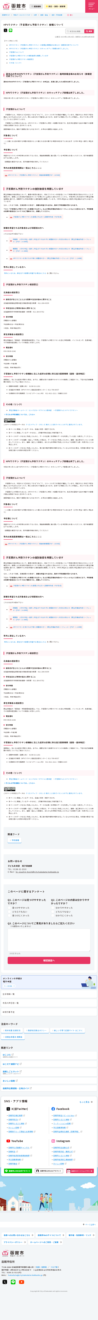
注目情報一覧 (9, 994)
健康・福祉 (44, 15)
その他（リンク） (15, 63)
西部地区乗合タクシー (37, 1030)
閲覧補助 (37, 6)
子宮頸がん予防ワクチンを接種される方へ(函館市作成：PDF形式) (37, 217)
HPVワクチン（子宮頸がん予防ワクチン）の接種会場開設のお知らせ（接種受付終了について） (44, 45)
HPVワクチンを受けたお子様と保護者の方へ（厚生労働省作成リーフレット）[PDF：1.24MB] (47, 258)
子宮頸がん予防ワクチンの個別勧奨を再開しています (28, 56)
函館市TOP (6, 15)
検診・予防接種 (57, 15)
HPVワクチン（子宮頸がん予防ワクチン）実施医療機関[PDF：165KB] (34, 175)
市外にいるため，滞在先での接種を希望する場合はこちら (25, 273)
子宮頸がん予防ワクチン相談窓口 (21, 59)
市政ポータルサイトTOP (21, 15)
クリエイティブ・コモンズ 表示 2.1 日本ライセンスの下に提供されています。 (54, 424)
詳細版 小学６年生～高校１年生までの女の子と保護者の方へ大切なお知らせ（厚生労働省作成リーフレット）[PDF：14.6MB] (52, 240)
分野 (35, 15)
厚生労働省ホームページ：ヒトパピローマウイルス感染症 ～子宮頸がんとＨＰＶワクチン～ (43, 410)
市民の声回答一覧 (11, 1003)
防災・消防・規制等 (56, 6)
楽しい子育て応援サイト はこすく (68, 1030)
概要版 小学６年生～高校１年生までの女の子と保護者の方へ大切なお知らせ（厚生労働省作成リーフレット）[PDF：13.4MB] (52, 250)
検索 (90, 31)
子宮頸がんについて (16, 52)
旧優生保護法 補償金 (13, 1037)
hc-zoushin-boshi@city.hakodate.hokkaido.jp (37, 872)
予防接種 (15, 840)
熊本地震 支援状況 (13, 1030)
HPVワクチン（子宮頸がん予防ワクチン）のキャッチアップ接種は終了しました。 (39, 49)
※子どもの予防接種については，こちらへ (19, 414)
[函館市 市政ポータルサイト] (14, 6)
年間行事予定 (9, 1012)
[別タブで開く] (5, 30)
